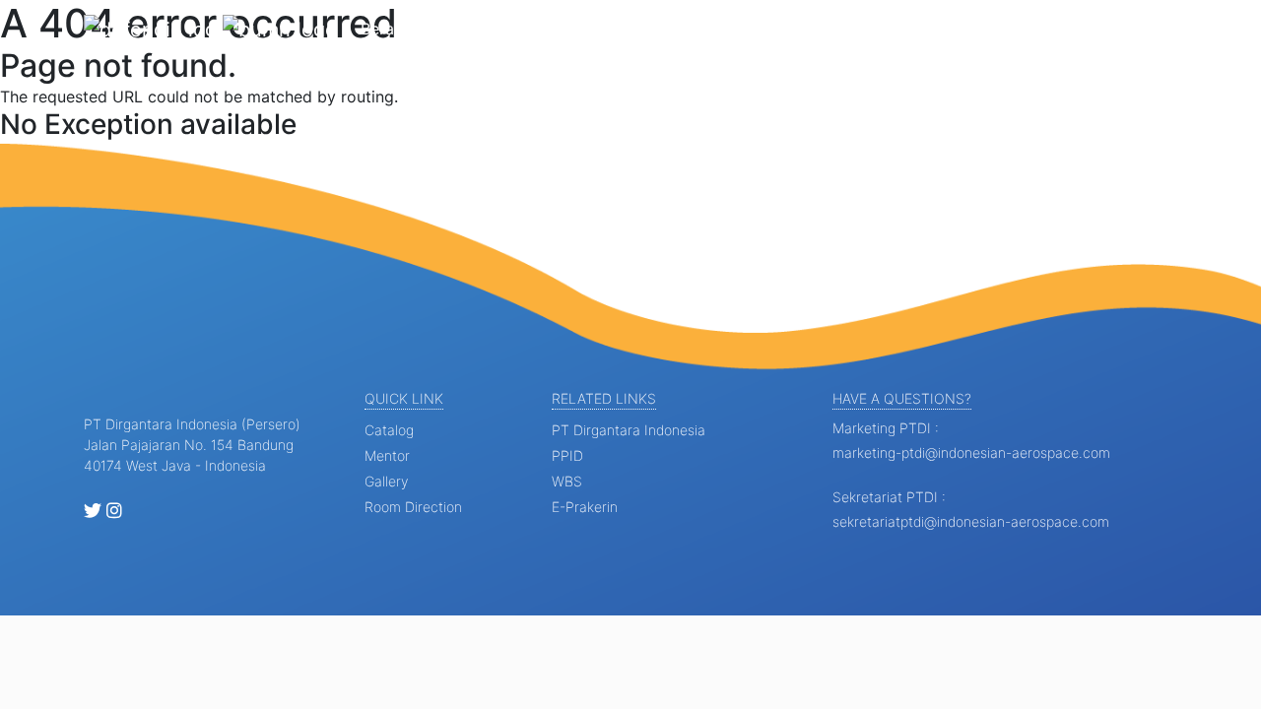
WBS (567, 481)
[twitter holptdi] (92, 511)
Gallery (801, 28)
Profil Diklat (583, 28)
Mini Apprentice (701, 28)
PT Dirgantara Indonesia (628, 429)
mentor (387, 455)
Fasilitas (873, 28)
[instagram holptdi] (114, 511)
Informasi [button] (474, 28)
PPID (567, 455)
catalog (389, 429)
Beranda (391, 28)
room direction (413, 506)
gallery (386, 481)
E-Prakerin (585, 506)
